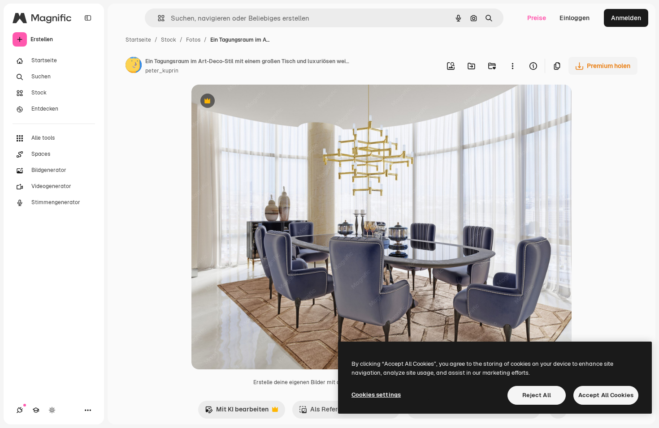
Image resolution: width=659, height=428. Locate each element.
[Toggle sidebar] (88, 18)
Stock (168, 39)
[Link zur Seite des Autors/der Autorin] (134, 66)
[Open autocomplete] (157, 18)
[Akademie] (36, 410)
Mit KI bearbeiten (237, 411)
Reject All (536, 395)
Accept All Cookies (605, 395)
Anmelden (626, 18)
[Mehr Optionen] (512, 66)
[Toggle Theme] (52, 410)
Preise (536, 18)
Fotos (193, 39)
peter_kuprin (161, 70)
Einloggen (574, 18)
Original (248, 102)
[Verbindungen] (20, 410)
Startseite (138, 39)
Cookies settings (376, 394)
